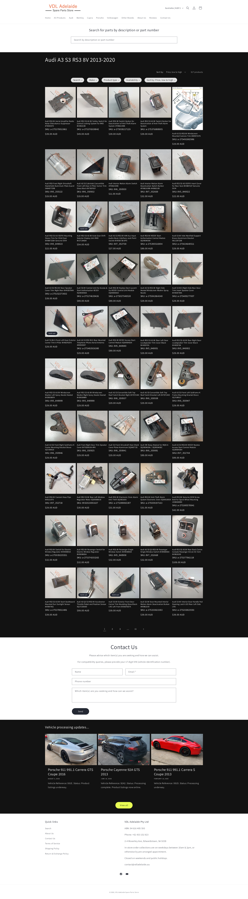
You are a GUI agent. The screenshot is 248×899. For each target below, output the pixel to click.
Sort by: (159, 72)
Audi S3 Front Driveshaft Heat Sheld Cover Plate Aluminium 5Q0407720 (124, 446)
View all (124, 805)
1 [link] (104, 628)
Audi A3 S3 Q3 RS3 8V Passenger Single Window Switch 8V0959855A (155, 550)
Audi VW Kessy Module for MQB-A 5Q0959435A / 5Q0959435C (154, 446)
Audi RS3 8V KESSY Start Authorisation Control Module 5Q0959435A (153, 238)
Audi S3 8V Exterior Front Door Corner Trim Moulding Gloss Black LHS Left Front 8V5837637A (123, 604)
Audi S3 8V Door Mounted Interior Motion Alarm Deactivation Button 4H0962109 (155, 604)
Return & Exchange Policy (56, 853)
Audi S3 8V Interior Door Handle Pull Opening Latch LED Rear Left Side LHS (187, 604)
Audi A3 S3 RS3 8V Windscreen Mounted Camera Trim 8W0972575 (186, 134)
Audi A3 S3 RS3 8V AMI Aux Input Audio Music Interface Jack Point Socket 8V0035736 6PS (122, 238)
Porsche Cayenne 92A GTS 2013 (120, 771)
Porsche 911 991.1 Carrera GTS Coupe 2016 (70, 771)
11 (135, 629)
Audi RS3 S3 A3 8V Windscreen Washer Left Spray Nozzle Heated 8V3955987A (59, 395)
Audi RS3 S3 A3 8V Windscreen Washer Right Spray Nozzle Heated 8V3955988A (91, 395)
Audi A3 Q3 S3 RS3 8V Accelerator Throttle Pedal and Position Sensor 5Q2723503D (91, 604)
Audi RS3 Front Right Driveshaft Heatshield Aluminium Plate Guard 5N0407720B (59, 185)
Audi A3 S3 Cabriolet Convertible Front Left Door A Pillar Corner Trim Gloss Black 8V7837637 (92, 185)
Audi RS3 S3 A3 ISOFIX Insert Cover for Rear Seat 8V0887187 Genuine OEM (186, 185)
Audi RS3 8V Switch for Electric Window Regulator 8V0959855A (58, 550)
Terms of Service (52, 843)
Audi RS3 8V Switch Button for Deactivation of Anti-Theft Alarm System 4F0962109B (122, 123)
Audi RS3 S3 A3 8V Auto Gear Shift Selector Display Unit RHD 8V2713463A (91, 238)
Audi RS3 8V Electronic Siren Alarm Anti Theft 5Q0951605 (123, 498)
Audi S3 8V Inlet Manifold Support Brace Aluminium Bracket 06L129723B (186, 238)
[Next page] (143, 629)
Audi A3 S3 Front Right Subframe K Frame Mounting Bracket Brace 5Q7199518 (59, 447)
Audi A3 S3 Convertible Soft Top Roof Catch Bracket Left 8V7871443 (155, 393)
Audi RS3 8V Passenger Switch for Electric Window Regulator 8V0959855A (91, 552)
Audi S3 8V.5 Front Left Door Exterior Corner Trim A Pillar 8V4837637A (60, 341)
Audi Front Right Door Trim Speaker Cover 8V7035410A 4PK (92, 446)
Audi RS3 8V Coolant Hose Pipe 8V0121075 (58, 498)
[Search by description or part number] (174, 40)
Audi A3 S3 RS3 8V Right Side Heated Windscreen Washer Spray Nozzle (155, 290)
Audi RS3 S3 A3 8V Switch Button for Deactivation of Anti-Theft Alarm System (156, 123)
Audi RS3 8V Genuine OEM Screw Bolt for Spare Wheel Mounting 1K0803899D (185, 499)
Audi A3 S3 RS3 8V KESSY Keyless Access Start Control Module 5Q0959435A (186, 447)
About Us (49, 833)
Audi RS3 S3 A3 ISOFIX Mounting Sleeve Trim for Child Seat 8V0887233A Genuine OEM (58, 238)
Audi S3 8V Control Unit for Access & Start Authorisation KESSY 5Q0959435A (92, 290)
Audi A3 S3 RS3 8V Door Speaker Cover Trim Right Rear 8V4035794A (59, 289)
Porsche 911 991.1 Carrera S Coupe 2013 (174, 771)
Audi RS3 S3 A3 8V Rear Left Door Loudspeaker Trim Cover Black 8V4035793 (154, 342)
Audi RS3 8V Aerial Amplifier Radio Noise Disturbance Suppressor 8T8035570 (59, 123)
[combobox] (124, 40)
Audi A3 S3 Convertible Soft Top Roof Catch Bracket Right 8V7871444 (124, 393)
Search (48, 828)
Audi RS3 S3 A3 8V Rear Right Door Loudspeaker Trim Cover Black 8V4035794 (186, 342)
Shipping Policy (52, 848)
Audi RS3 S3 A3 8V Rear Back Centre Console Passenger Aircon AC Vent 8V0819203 (187, 552)
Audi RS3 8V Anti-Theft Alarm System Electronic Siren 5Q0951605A (156, 498)
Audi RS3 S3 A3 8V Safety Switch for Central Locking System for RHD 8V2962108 (92, 123)
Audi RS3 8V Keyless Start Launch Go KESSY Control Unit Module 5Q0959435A (123, 290)
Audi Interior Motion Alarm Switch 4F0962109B (123, 184)
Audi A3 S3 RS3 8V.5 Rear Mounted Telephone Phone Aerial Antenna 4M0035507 (91, 342)
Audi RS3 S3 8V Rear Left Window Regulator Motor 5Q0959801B (91, 498)
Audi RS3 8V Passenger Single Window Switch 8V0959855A (121, 550)
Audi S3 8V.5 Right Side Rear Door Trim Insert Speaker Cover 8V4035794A (186, 290)
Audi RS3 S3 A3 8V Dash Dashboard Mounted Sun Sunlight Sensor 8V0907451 (60, 604)
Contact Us (50, 838)
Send (80, 711)
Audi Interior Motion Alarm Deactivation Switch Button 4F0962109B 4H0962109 (152, 185)
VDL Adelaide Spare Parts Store (127, 892)
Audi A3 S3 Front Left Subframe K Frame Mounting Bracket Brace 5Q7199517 (186, 395)
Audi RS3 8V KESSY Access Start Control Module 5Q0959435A (122, 341)
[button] (188, 8)
